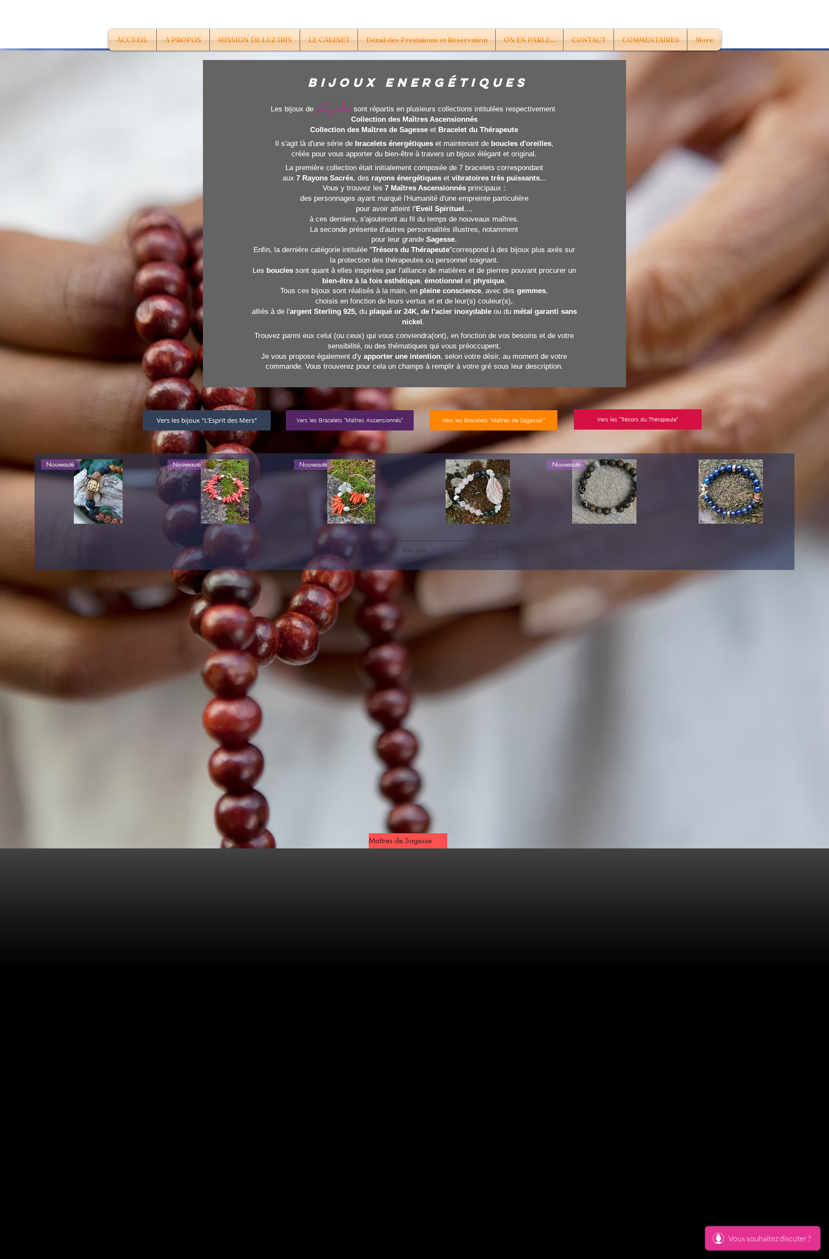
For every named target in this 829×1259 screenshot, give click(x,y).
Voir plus (414, 550)
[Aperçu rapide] (478, 491)
